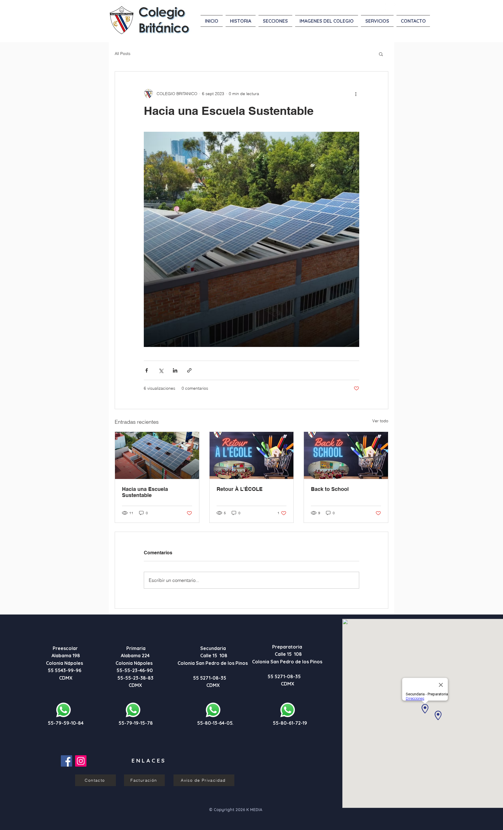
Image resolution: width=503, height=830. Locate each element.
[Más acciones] (355, 93)
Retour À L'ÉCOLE (240, 489)
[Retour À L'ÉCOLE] (252, 455)
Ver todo (380, 420)
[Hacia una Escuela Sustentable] (157, 455)
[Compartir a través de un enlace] (189, 370)
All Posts (122, 53)
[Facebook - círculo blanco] (388, 6)
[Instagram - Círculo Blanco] (397, 6)
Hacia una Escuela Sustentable (145, 492)
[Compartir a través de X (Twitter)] (161, 370)
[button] (381, 53)
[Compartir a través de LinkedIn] (175, 370)
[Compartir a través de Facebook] (146, 370)
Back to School (330, 489)
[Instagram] (80, 761)
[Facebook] (66, 761)
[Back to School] (346, 455)
